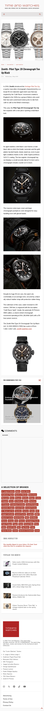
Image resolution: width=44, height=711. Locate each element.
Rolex (36, 524)
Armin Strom (25, 491)
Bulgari (31, 498)
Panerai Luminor (8, 669)
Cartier (38, 498)
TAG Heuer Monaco (9, 676)
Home (2, 64)
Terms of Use (7, 699)
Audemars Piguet (7, 495)
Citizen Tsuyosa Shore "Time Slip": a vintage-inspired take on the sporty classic (24, 607)
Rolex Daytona (7, 674)
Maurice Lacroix (7, 517)
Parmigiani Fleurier (32, 521)
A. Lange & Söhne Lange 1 (11, 654)
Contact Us (7, 705)
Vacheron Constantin (26, 530)
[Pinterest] (14, 686)
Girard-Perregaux (32, 504)
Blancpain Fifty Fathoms (10, 659)
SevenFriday (11, 527)
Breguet (18, 498)
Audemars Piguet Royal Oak (12, 657)
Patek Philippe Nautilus (10, 671)
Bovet (12, 498)
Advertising (7, 695)
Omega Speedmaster (9, 666)
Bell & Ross (32, 495)
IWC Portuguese (8, 662)
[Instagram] (4, 686)
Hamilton (18, 511)
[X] (9, 686)
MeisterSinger (19, 517)
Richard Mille (28, 524)
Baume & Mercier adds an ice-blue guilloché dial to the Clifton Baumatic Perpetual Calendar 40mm (24, 574)
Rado (21, 524)
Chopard (5, 501)
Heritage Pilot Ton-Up (32, 86)
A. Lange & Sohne (8, 491)
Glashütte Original (8, 508)
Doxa (26, 501)
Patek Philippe (6, 524)
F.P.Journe (5, 504)
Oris (16, 521)
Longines (30, 514)
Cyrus (11, 501)
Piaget (15, 524)
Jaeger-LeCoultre (8, 514)
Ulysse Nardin (6, 530)
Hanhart (25, 511)
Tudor (32, 527)
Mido (27, 517)
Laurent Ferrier (20, 514)
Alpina (18, 491)
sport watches (19, 64)
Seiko (4, 527)
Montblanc (33, 517)
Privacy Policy (8, 702)
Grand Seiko (20, 508)
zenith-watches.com (24, 329)
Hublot (32, 511)
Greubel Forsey (31, 508)
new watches (10, 64)
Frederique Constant (17, 504)
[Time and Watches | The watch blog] (22, 7)
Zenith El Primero (8, 679)
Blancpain (5, 498)
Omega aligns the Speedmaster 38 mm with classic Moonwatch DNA (22, 48)
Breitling (25, 498)
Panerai (21, 521)
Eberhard (33, 501)
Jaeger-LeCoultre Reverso (11, 664)
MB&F (37, 514)
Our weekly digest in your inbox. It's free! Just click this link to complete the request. (20, 545)
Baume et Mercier (21, 495)
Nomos (4, 521)
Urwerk (15, 530)
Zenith (37, 530)
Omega (10, 521)
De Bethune (19, 501)
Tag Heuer (25, 527)
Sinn (18, 527)
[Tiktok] (19, 686)
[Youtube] (24, 686)
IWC (37, 511)
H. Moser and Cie (8, 511)
